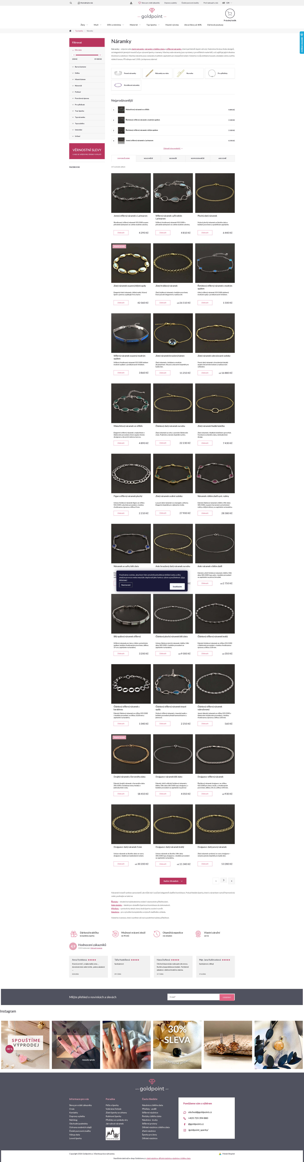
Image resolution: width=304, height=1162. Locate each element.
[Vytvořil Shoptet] (220, 1154)
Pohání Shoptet (228, 1154)
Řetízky (114, 902)
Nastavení (125, 585)
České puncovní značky (190, 3)
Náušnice (115, 912)
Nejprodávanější (197, 158)
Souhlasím (177, 586)
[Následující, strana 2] (224, 880)
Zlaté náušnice (149, 1131)
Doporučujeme (124, 158)
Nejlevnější (148, 158)
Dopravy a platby (170, 3)
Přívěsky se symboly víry (117, 1120)
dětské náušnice (165, 1158)
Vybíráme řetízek (113, 1109)
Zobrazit (121, 233)
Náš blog (73, 1120)
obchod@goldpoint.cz (200, 1112)
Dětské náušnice (149, 1138)
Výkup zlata (74, 1134)
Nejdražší (173, 158)
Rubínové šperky (113, 1116)
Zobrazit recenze (96, 948)
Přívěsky (115, 908)
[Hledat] (70, 3)
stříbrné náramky (174, 49)
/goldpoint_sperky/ (198, 1129)
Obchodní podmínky (78, 1123)
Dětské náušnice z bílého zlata (156, 1127)
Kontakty (73, 1112)
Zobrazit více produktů (172, 148)
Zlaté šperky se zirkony (116, 1112)
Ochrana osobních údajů (80, 1127)
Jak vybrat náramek (115, 1123)
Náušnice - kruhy (150, 1120)
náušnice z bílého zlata (181, 1158)
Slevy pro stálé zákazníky (151, 3)
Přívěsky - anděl (149, 1109)
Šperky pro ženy (149, 1134)
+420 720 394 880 (198, 1118)
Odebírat (227, 997)
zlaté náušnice (152, 1158)
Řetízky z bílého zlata (151, 1116)
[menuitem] (84, 24)
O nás (71, 1109)
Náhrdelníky (116, 905)
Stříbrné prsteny (149, 1123)
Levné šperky (75, 1138)
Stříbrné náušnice (150, 1112)
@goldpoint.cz (196, 1123)
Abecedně (222, 158)
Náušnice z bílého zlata (152, 1105)
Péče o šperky (112, 1105)
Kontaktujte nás (87, 3)
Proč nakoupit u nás (211, 3)
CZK (227, 3)
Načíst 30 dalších (171, 881)
